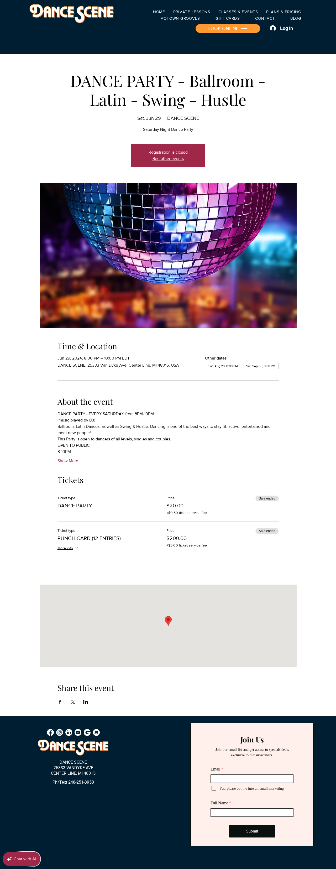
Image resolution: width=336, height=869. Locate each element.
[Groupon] (87, 732)
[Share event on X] (72, 702)
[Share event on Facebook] (59, 702)
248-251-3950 (81, 782)
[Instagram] (59, 732)
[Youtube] (78, 732)
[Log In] (272, 28)
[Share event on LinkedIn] (85, 702)
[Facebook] (50, 732)
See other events (168, 158)
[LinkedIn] (68, 732)
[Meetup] (96, 732)
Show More (67, 461)
